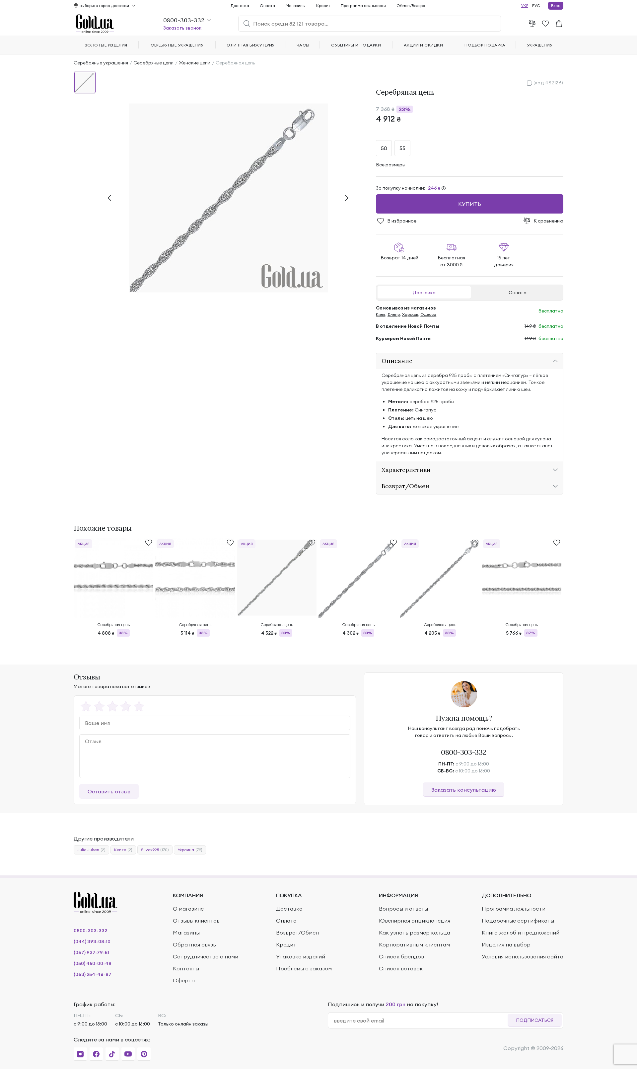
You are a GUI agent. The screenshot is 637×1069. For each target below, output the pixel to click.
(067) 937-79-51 (91, 952)
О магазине (188, 908)
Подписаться (534, 1020)
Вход (555, 5)
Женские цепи (194, 63)
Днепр (394, 314)
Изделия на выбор (506, 944)
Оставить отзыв (109, 791)
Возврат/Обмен (297, 932)
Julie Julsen (91, 849)
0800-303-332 (463, 752)
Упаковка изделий (300, 956)
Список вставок (401, 968)
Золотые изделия (106, 45)
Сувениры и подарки (356, 45)
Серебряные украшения (101, 63)
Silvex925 (155, 849)
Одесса (428, 314)
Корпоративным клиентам (414, 944)
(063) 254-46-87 (92, 974)
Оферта (184, 980)
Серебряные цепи (153, 63)
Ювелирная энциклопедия (414, 920)
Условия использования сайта (522, 956)
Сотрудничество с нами (205, 956)
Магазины (296, 5)
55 (402, 148)
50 (384, 148)
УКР (524, 5)
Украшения (539, 45)
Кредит (323, 5)
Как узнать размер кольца (414, 932)
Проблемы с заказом (304, 968)
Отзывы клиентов (196, 920)
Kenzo (123, 849)
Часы (303, 45)
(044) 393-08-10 (92, 941)
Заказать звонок (182, 28)
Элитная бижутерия (250, 45)
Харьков (410, 314)
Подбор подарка (485, 45)
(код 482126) (548, 83)
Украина (189, 849)
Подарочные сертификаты (518, 920)
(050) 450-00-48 (92, 963)
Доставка (424, 293)
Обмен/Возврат (411, 5)
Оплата (518, 293)
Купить (469, 204)
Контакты (186, 968)
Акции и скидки (423, 45)
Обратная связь (194, 944)
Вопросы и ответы (403, 908)
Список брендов (401, 956)
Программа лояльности (363, 5)
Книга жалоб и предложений (520, 932)
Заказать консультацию (463, 789)
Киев (380, 314)
